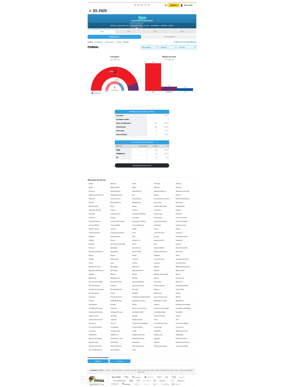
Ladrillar (134, 263)
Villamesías (135, 342)
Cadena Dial (155, 380)
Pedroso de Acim (159, 285)
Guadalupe (113, 248)
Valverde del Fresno (138, 338)
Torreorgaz (92, 331)
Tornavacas (92, 323)
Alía (133, 195)
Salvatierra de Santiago (183, 304)
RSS (143, 372)
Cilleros (178, 229)
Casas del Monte (94, 225)
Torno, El (113, 323)
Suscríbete (173, 5)
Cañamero (179, 214)
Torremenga (158, 327)
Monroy (178, 274)
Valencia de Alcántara (95, 338)
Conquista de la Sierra (117, 233)
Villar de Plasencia (138, 346)
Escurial (156, 236)
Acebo (134, 183)
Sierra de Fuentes (159, 316)
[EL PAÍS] (100, 10)
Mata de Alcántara (138, 270)
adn (173, 377)
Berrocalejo (157, 202)
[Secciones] (90, 10)
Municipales (114, 37)
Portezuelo (92, 297)
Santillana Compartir (149, 377)
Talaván (178, 316)
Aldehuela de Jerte (116, 195)
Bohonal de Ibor (94, 206)
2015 (128, 31)
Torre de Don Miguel (182, 323)
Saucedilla (179, 312)
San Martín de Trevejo (95, 308)
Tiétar (156, 319)
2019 (102, 31)
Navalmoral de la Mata (96, 282)
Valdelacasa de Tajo (138, 335)
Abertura (113, 183)
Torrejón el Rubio (137, 327)
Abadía (91, 183)
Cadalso (178, 210)
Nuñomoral (179, 282)
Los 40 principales (127, 377)
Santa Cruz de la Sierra (139, 308)
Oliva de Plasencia (94, 285)
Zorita (134, 350)
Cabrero (113, 210)
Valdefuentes (93, 335)
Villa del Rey (114, 342)
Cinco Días (146, 380)
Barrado (91, 202)
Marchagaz (113, 270)
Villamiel (156, 342)
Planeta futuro (171, 380)
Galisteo (91, 240)
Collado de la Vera (94, 233)
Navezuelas (157, 282)
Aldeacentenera (115, 191)
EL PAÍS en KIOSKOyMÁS (186, 370)
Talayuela (113, 319)
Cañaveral (92, 217)
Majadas (156, 267)
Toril (177, 319)
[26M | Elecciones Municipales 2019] (142, 18)
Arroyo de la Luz (115, 199)
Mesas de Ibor (180, 270)
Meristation (176, 384)
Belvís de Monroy (115, 202)
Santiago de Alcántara (96, 312)
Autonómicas (169, 37)
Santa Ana (113, 308)
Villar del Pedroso (115, 346)
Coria (134, 233)
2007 (182, 31)
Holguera (157, 255)
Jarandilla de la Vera (182, 259)
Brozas (134, 206)
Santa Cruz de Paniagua (161, 308)
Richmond (114, 384)
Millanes (113, 274)
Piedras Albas (180, 289)
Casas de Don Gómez (160, 221)
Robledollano (180, 301)
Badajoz (98, 361)
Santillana (137, 377)
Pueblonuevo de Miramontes (141, 297)
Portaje (178, 293)
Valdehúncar (114, 335)
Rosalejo (113, 304)
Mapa (176, 370)
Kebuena (179, 380)
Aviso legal (134, 370)
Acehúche (157, 183)
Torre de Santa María (95, 327)
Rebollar (178, 297)
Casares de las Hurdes (117, 221)
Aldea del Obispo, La (160, 191)
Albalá (134, 187)
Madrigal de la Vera (95, 267)
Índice (139, 372)
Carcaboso (135, 217)
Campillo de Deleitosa (139, 214)
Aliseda (156, 195)
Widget (171, 25)
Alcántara (157, 187)
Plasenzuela (158, 293)
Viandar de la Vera (181, 338)
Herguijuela (114, 251)
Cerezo (156, 229)
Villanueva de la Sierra (183, 342)
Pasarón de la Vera (138, 285)
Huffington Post (119, 380)
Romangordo (93, 304)
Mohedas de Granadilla (161, 274)
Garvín (134, 244)
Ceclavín (113, 229)
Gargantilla (179, 240)
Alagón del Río (114, 187)
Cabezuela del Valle (95, 210)
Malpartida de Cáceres (183, 267)
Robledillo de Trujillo (160, 301)
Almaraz (178, 195)
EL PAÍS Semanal (163, 380)
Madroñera (135, 267)
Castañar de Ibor (94, 229)
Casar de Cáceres (181, 217)
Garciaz (112, 240)
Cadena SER (158, 377)
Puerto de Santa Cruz (160, 297)
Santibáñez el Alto (137, 312)
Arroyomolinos (136, 199)
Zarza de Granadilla (182, 346)
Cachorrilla (157, 210)
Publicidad (127, 370)
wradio (138, 380)
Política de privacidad (144, 370)
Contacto (107, 370)
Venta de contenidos (117, 370)
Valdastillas (157, 331)
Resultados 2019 (136, 25)
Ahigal (91, 187)
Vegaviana (157, 338)
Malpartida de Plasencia (96, 270)
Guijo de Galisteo (159, 248)
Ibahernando (114, 259)
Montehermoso (115, 278)
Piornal (112, 293)
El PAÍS (116, 377)
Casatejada (157, 225)
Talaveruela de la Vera (96, 319)
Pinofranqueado (94, 293)
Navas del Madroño (138, 282)
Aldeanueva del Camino (96, 195)
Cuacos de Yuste (159, 233)
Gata (155, 244)
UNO (131, 380)
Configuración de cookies (167, 370)
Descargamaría (115, 236)
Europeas (164, 25)
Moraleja (135, 278)
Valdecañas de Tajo (182, 331)
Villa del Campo (93, 342)
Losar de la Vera (181, 263)
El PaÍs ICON (146, 384)
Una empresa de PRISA (97, 379)
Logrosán (157, 263)
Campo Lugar (158, 214)
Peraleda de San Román (96, 289)
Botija (112, 206)
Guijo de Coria (136, 248)
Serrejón (135, 316)
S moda (155, 384)
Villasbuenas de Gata (160, 346)
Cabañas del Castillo (160, 206)
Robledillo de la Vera (138, 301)
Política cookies (155, 370)
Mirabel (134, 274)
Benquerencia (136, 202)
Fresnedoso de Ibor (182, 236)
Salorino (156, 304)
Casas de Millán (115, 225)
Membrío (157, 270)
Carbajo (112, 217)
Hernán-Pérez (136, 251)
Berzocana (179, 202)
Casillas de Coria (181, 225)
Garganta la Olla (159, 240)
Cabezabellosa (180, 206)
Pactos (146, 25)
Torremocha (179, 327)
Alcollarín (179, 187)
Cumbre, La (179, 233)
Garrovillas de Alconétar (117, 244)
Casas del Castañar (182, 221)
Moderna (126, 384)
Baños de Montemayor (183, 199)
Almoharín (92, 199)
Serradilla (113, 316)
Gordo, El (178, 244)
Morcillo (156, 278)
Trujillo (134, 331)
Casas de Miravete (138, 225)
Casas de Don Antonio (139, 221)
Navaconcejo (180, 278)
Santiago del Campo (116, 312)
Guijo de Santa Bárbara (96, 251)
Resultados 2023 (123, 25)
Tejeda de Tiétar (137, 319)
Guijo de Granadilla (181, 248)
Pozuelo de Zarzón (116, 297)
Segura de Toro (93, 316)
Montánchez (92, 278)
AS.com (166, 377)
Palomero (113, 285)
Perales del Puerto (116, 289)
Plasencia (135, 293)
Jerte (112, 263)
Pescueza (135, 289)
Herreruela (179, 251)
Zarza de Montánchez (95, 350)
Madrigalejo (114, 267)
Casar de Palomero (95, 221)
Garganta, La (136, 240)
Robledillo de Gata (116, 301)
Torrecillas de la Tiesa (161, 323)
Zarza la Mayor (115, 350)
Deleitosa (92, 236)
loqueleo (165, 384)
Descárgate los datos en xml (142, 165)
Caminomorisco (115, 214)
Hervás (91, 255)
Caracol (181, 377)
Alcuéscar (92, 191)
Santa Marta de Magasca (183, 308)
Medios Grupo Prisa (96, 384)
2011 (155, 31)
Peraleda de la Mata (182, 285)
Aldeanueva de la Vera (183, 191)
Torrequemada (115, 331)
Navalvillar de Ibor (116, 282)
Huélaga (91, 259)
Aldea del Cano (137, 191)
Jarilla (91, 263)
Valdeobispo (179, 335)
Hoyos (178, 255)
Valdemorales (158, 335)
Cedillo (134, 229)
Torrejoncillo (114, 327)
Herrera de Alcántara (160, 251)
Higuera (112, 255)
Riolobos (91, 301)
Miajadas (91, 274)
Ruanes (134, 304)
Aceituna (178, 183)
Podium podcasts (136, 384)
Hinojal (134, 255)
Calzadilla (92, 214)
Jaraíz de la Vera (159, 259)
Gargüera (92, 244)
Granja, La (92, 248)
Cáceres (134, 210)
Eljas (133, 236)
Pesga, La (157, 289)
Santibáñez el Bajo (160, 312)
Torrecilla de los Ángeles (140, 323)
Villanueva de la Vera (95, 346)
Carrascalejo (158, 217)
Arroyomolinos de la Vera (162, 199)
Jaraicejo (135, 259)
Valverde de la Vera (116, 338)
